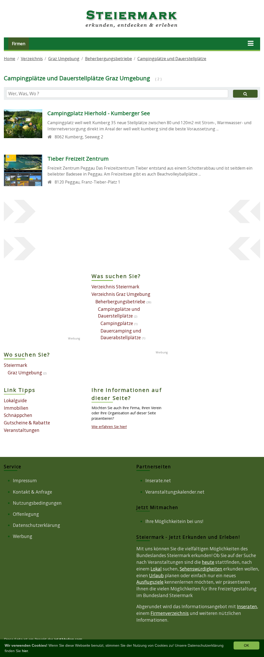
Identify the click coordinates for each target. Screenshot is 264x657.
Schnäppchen (18, 415)
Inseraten (247, 606)
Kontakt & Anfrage (32, 492)
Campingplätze (117, 323)
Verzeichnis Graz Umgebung (121, 294)
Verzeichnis (32, 58)
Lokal (156, 569)
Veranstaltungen (21, 430)
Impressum (25, 481)
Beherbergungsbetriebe (108, 58)
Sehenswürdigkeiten (201, 569)
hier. (25, 651)
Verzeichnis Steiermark (115, 287)
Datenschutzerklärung (36, 525)
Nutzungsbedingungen (37, 503)
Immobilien (16, 408)
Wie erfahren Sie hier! (109, 426)
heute (208, 562)
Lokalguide (15, 400)
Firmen (18, 43)
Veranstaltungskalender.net (174, 492)
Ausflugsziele (149, 582)
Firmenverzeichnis (170, 613)
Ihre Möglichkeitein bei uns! (174, 521)
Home (9, 58)
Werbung (22, 536)
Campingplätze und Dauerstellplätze (171, 58)
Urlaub (156, 576)
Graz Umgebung (63, 58)
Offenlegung (26, 514)
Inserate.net (158, 481)
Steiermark (15, 365)
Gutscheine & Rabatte (27, 423)
